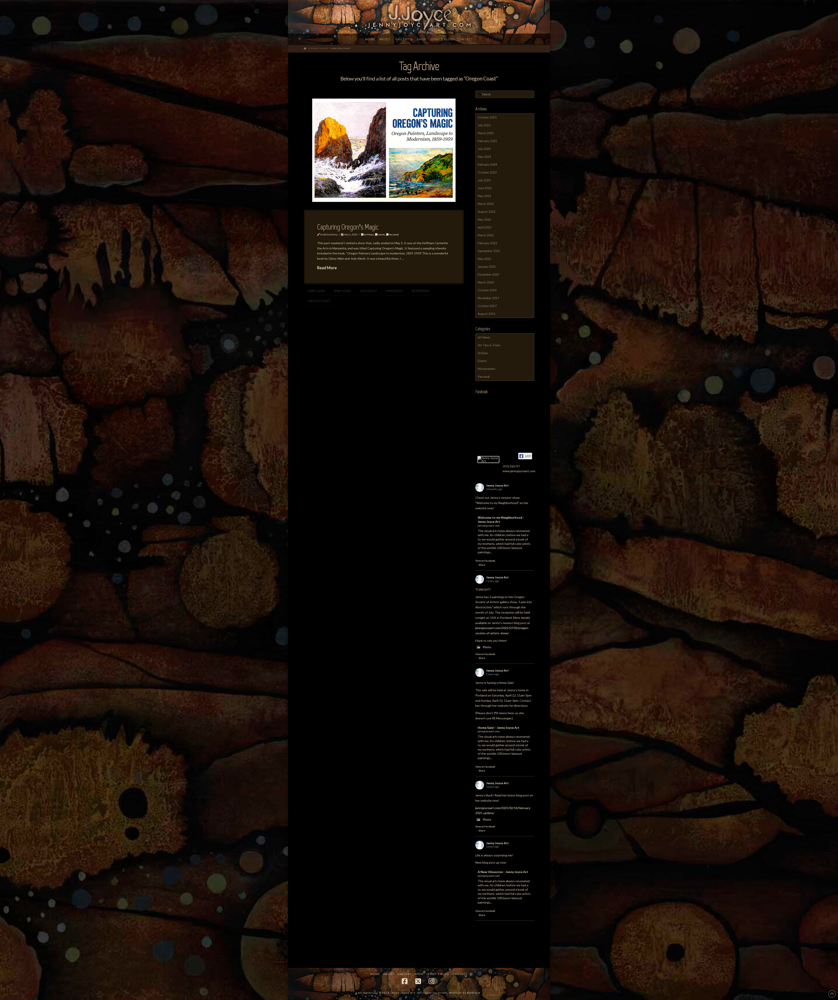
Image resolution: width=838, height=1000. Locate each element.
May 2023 (484, 196)
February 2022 (487, 243)
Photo (487, 647)
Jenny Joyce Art (497, 485)
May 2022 (484, 219)
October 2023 (487, 172)
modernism (420, 291)
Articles (483, 353)
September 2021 (489, 251)
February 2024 (487, 164)
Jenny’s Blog (437, 974)
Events (381, 234)
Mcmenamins (486, 368)
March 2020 (486, 282)
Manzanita (394, 291)
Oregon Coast (318, 301)
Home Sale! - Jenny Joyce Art (498, 727)
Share (482, 564)
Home (375, 974)
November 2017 (488, 298)
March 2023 (486, 204)
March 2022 (486, 235)
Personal (393, 234)
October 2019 (487, 290)
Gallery (405, 974)
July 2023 (484, 180)
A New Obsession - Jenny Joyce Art (503, 872)
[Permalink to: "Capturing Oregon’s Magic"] (384, 150)
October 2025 (487, 117)
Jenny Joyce (342, 291)
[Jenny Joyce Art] (488, 459)
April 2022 (484, 227)
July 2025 (484, 125)
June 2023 (485, 188)
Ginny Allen (316, 291)
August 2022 (486, 211)
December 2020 (488, 274)
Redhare (473, 992)
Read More (327, 267)
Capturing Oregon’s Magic (347, 227)
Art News (368, 234)
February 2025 (487, 141)
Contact (460, 974)
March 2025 (486, 133)
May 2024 (484, 156)
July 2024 (484, 149)
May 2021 (484, 259)
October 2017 (487, 306)
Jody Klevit (368, 291)
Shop (419, 974)
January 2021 (487, 266)
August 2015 (486, 314)
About (389, 974)
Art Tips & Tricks (489, 345)
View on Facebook (485, 560)
